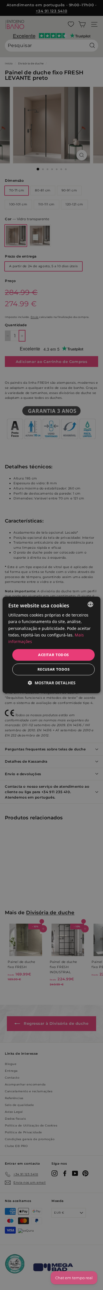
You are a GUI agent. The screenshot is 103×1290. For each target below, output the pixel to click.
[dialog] (51, 645)
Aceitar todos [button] (53, 654)
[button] (52, 683)
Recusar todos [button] (53, 669)
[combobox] (90, 604)
